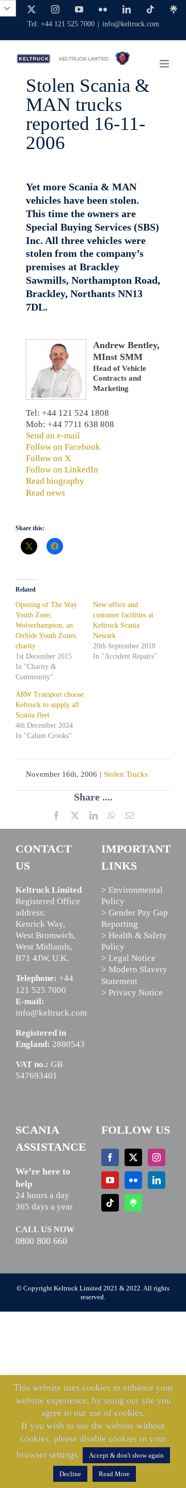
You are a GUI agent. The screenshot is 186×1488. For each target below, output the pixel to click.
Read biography (55, 481)
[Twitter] (133, 1157)
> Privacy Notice (132, 993)
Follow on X (48, 458)
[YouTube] (110, 1180)
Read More (114, 1474)
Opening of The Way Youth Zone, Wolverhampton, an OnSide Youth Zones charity (46, 625)
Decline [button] (70, 1474)
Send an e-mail (53, 435)
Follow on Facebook (63, 447)
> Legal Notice (128, 958)
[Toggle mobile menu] (165, 63)
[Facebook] (110, 1157)
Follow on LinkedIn (62, 470)
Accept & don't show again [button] (126, 1455)
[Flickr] (133, 1180)
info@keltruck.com (130, 24)
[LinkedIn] (156, 1180)
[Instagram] (156, 1157)
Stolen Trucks (126, 774)
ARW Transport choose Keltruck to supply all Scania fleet (50, 705)
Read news (45, 493)
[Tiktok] (110, 1203)
